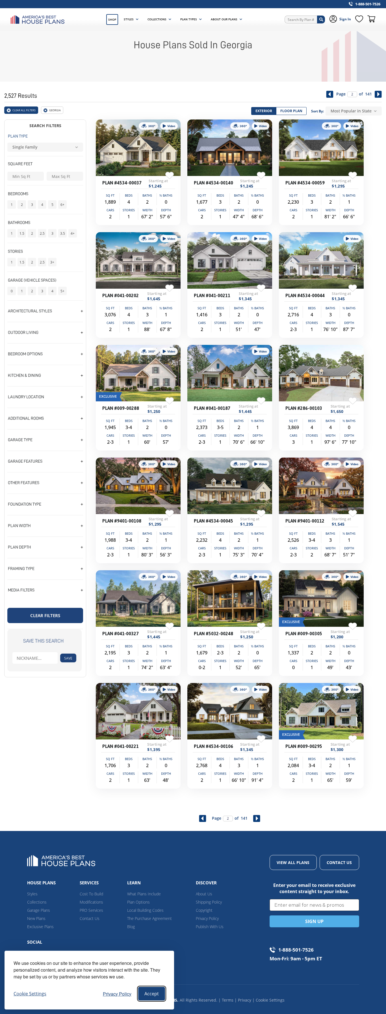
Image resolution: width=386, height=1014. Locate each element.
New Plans (36, 918)
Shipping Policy (209, 902)
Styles (32, 894)
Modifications (91, 902)
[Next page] (378, 94)
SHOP (112, 19)
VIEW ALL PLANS (293, 862)
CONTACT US (339, 862)
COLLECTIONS (157, 19)
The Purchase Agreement (149, 918)
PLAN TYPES (188, 19)
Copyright (204, 910)
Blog (131, 926)
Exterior (263, 110)
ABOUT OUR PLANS (224, 19)
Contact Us (89, 918)
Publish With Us (210, 926)
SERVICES (89, 882)
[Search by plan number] (321, 19)
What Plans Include (144, 894)
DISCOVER (206, 882)
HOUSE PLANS (41, 882)
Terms (227, 1000)
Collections (37, 902)
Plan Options (138, 902)
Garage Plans (38, 910)
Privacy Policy (117, 994)
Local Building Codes (145, 910)
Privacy (244, 1000)
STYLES (129, 19)
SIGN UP (314, 921)
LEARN (134, 882)
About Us (204, 894)
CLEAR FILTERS (45, 615)
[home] (39, 19)
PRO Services (91, 910)
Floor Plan (291, 110)
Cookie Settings (270, 1000)
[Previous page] (329, 94)
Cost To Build (91, 894)
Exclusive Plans (40, 926)
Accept (151, 994)
